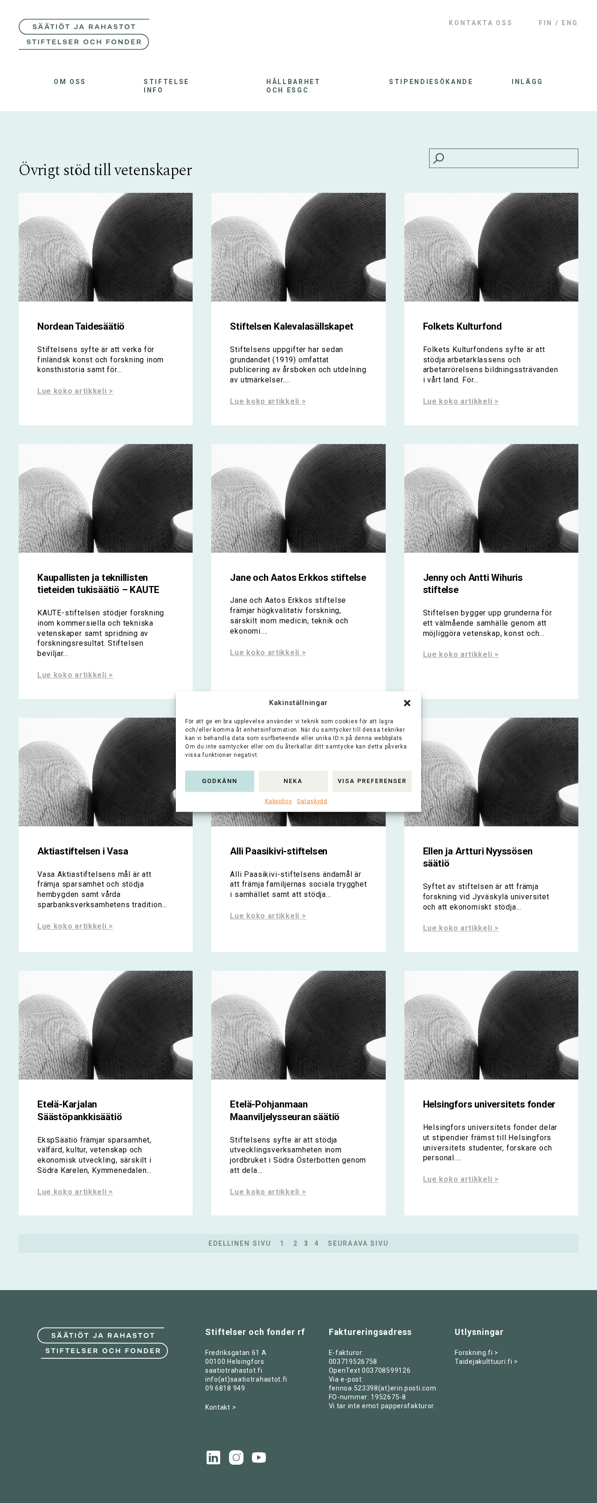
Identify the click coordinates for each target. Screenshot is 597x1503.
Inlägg (527, 81)
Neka (293, 780)
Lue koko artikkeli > (75, 391)
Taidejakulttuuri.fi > (486, 1361)
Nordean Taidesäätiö (81, 326)
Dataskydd (312, 800)
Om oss (70, 81)
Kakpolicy (278, 800)
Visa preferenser (372, 780)
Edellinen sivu (239, 1243)
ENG (570, 23)
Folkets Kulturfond (462, 326)
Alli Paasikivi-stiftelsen (278, 851)
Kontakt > (220, 1407)
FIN (546, 23)
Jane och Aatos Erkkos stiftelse (298, 577)
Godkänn (219, 780)
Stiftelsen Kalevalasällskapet (291, 326)
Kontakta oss (481, 23)
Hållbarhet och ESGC (293, 86)
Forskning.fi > (477, 1352)
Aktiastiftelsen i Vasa (82, 851)
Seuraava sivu (358, 1243)
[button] (407, 702)
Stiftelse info (166, 86)
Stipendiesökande (421, 81)
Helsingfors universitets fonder (489, 1104)
